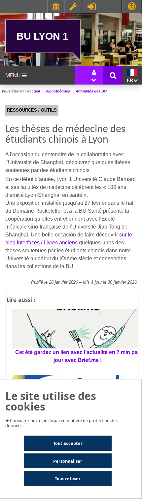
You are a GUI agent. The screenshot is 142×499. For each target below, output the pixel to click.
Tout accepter (68, 443)
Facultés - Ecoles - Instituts (56, 6)
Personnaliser (67, 461)
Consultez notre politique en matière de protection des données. (61, 422)
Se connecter (91, 6)
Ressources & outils (73, 6)
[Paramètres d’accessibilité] (132, 6)
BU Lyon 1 (42, 36)
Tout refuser (68, 478)
